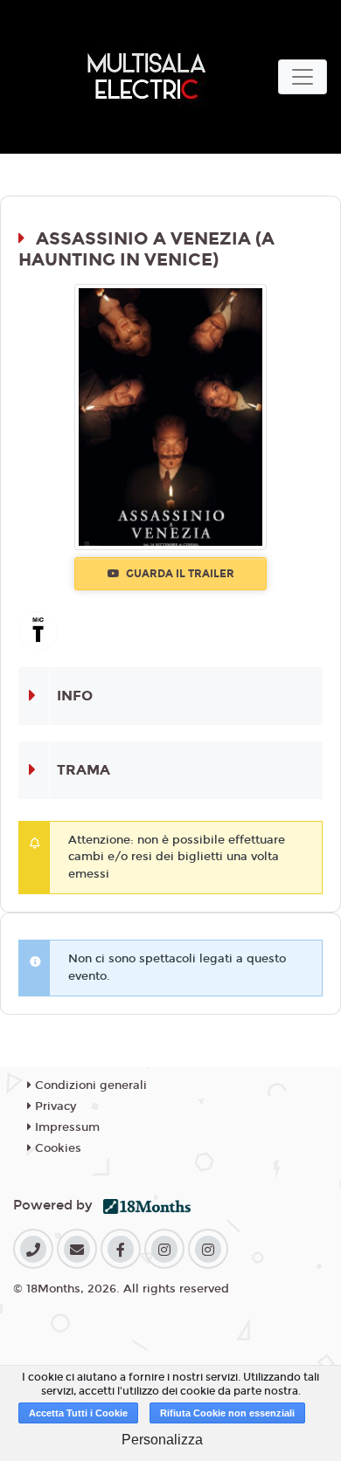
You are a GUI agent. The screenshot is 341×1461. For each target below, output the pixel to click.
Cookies (56, 1148)
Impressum (65, 1127)
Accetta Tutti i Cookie (78, 1413)
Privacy (53, 1106)
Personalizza (162, 1439)
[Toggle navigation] (302, 76)
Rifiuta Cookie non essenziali (227, 1413)
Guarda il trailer (178, 574)
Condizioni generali (89, 1085)
